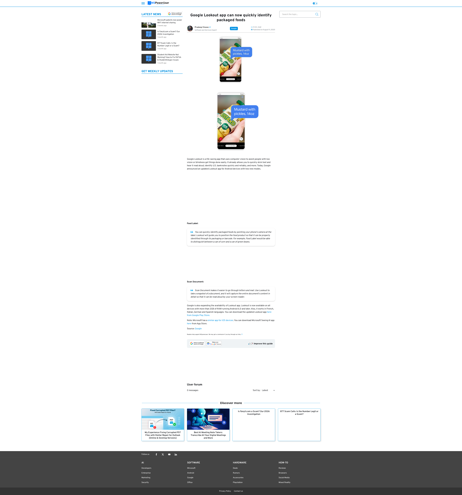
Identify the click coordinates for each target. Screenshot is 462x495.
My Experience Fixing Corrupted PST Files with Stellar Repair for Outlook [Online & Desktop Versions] (163, 435)
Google (234, 29)
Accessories (238, 477)
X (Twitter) (163, 454)
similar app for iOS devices (220, 320)
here (189, 323)
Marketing (145, 477)
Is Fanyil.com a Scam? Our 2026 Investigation (254, 413)
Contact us (238, 491)
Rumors (236, 473)
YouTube (169, 454)
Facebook (156, 454)
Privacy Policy (225, 491)
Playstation (238, 482)
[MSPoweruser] (158, 3)
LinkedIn (176, 454)
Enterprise (146, 473)
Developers (146, 468)
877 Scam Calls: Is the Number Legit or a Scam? (299, 413)
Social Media (284, 477)
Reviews (282, 468)
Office (189, 482)
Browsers (283, 473)
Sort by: (256, 390)
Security (145, 482)
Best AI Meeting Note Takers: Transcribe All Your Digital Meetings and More (208, 435)
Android (190, 473)
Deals (235, 468)
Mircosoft (191, 468)
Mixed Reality (284, 482)
